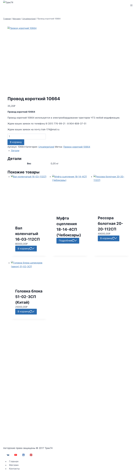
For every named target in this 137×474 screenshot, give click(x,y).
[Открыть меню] (131, 5)
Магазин (14, 465)
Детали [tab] (15, 150)
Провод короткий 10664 (76, 146)
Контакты (14, 468)
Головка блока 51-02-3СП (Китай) (28, 297)
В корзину (16, 142)
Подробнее (65, 240)
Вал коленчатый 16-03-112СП (27, 234)
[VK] (8, 455)
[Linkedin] (23, 455)
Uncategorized (46, 146)
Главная (13, 461)
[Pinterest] (31, 455)
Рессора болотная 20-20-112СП (110, 223)
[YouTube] (15, 455)
